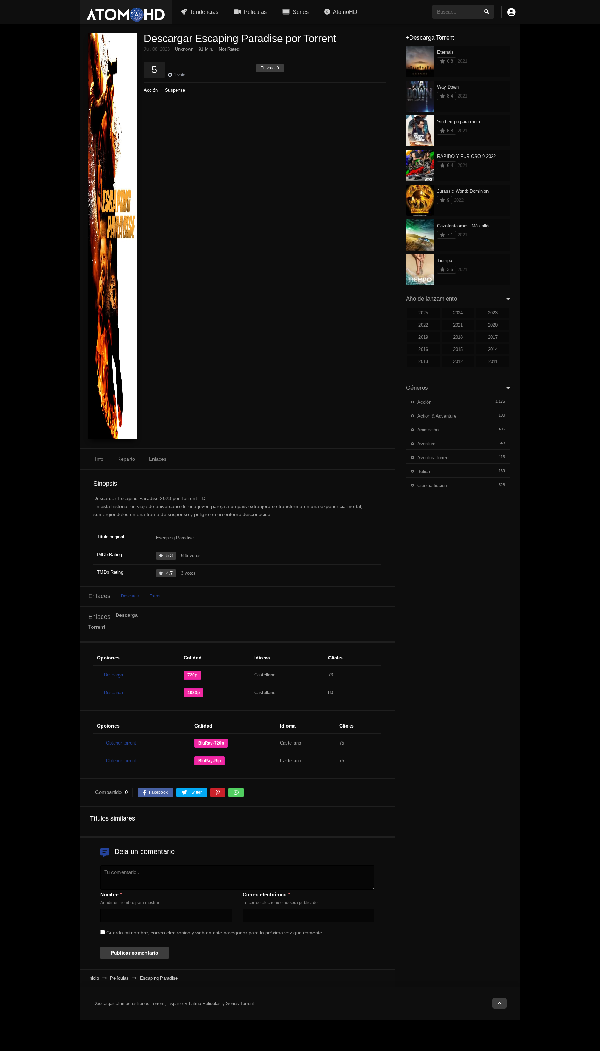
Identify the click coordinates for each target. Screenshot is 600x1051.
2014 (493, 349)
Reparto (126, 459)
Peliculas (254, 12)
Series (300, 12)
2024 (458, 313)
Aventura (426, 443)
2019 (423, 337)
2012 (458, 361)
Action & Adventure (436, 416)
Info (99, 459)
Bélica (423, 471)
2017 (493, 337)
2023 (493, 313)
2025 (423, 313)
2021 (458, 325)
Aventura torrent (433, 457)
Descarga (130, 596)
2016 (423, 349)
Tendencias (203, 12)
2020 (493, 325)
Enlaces (157, 459)
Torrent (156, 596)
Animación (428, 429)
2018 (458, 337)
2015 (458, 349)
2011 (493, 361)
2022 (423, 325)
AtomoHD (344, 12)
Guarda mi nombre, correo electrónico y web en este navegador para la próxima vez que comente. (215, 932)
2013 (423, 361)
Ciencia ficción (432, 485)
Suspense (175, 90)
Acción (151, 90)
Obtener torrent (121, 743)
